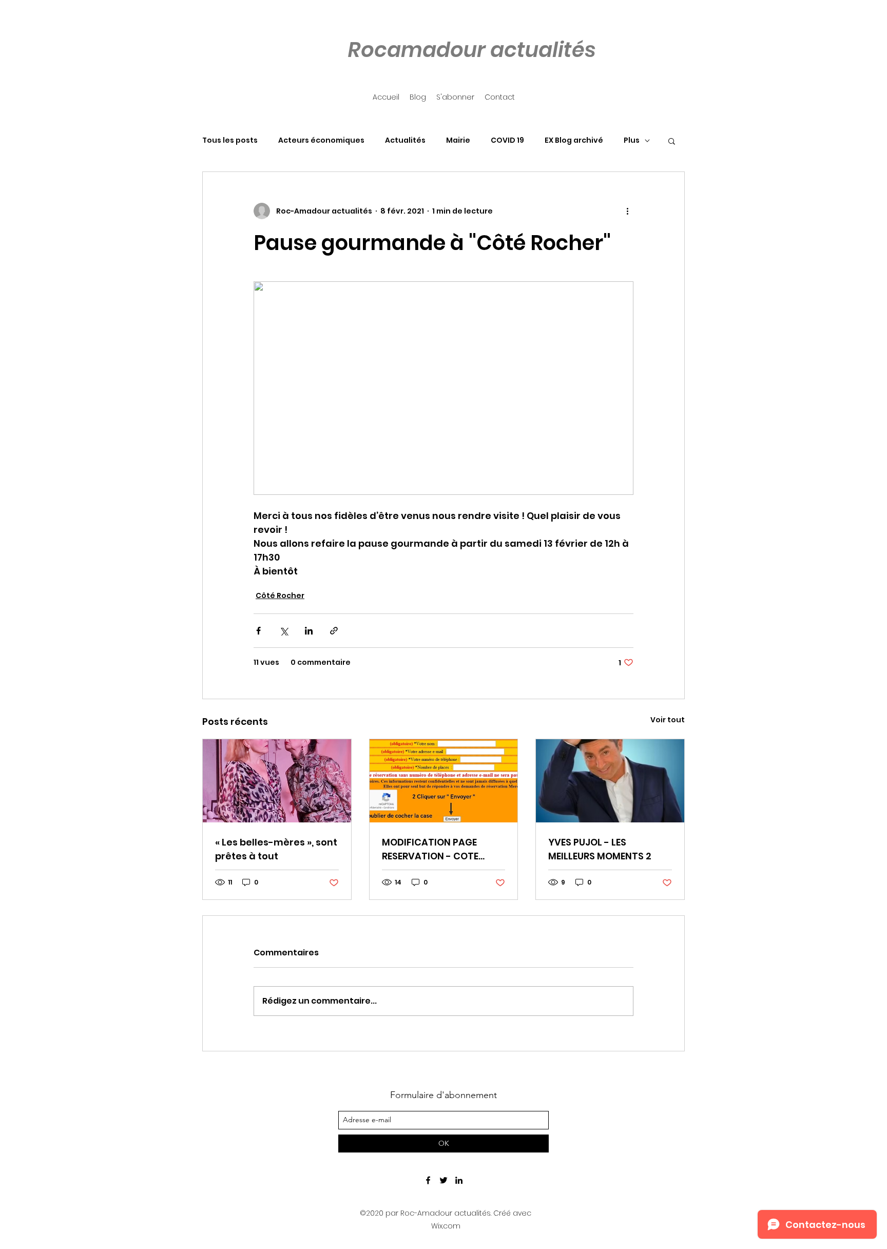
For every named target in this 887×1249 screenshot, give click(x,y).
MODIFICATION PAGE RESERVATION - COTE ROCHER (430, 849)
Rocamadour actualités (471, 49)
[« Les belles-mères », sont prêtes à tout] (277, 780)
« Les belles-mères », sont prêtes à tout (276, 849)
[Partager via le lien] (334, 631)
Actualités (405, 140)
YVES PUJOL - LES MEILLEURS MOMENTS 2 (599, 849)
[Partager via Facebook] (258, 631)
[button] (672, 141)
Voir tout (667, 720)
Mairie (458, 140)
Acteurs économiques (321, 140)
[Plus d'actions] (627, 211)
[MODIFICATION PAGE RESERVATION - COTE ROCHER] (444, 780)
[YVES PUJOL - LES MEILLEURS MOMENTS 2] (610, 780)
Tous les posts (230, 140)
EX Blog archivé (574, 140)
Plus (632, 140)
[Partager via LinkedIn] (309, 631)
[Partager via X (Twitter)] (283, 631)
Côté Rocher (280, 595)
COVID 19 (507, 140)
